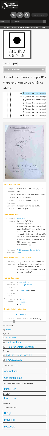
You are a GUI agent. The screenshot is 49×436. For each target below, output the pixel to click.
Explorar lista (13, 342)
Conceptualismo (25, 285)
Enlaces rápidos (26, 15)
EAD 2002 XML (14, 359)
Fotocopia (23, 304)
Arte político (24, 282)
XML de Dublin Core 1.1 (19, 355)
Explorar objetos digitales (20, 346)
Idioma (20, 15)
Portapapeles (13, 15)
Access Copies (22, 314)
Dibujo (22, 299)
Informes (11, 337)
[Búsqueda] (44, 21)
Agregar (9, 329)
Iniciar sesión (39, 15)
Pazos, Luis (21, 218)
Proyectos (23, 302)
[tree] (24, 105)
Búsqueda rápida (10, 63)
